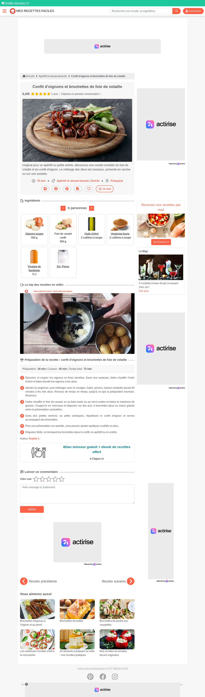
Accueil (29, 76)
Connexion (194, 11)
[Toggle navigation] (4, 11)
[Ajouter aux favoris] (89, 189)
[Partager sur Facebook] (56, 189)
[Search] (176, 11)
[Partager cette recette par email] (45, 189)
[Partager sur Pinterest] (67, 189)
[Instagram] (115, 678)
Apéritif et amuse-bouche (53, 76)
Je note (107, 188)
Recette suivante (114, 581)
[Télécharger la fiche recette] (78, 189)
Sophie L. (34, 438)
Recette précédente (43, 581)
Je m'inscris (160, 242)
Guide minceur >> (17, 3)
